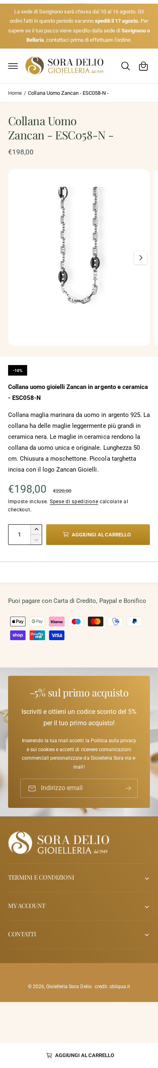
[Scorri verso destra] (140, 257)
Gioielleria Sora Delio (68, 986)
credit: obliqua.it (112, 986)
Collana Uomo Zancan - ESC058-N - (68, 93)
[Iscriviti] (128, 788)
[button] (13, 66)
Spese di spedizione (74, 501)
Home (15, 93)
